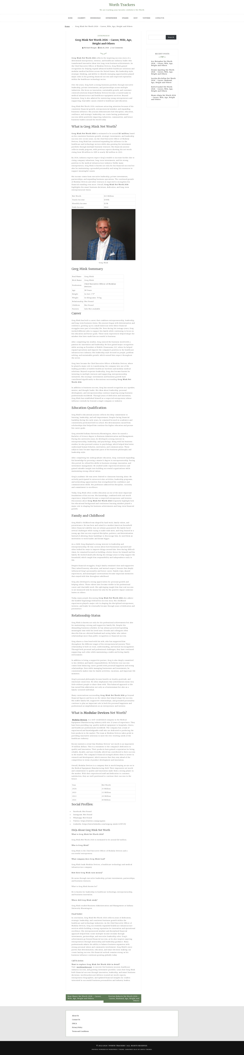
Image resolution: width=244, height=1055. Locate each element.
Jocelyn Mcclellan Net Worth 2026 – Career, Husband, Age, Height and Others (163, 80)
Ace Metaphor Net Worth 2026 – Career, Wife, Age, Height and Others (162, 63)
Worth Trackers (122, 5)
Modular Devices (79, 720)
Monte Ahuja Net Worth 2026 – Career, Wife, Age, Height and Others (163, 97)
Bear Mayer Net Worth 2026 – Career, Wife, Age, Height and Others (84, 997)
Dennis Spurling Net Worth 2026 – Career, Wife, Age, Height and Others (162, 72)
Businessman (95, 18)
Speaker (125, 18)
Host (136, 18)
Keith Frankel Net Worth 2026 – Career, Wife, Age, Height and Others (162, 89)
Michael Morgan (90, 48)
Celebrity (81, 18)
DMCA (74, 1023)
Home (70, 18)
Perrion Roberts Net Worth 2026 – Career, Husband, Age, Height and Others (123, 998)
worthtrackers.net (84, 967)
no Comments (117, 48)
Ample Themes (146, 1049)
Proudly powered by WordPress (105, 1049)
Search (171, 37)
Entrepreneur (111, 18)
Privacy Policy (77, 1027)
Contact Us (159, 18)
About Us (75, 1016)
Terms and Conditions (80, 1031)
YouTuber (146, 18)
